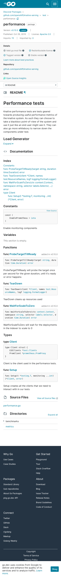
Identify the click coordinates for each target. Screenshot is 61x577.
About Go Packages (12, 493)
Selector (48, 315)
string (45, 260)
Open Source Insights (16, 78)
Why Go (8, 454)
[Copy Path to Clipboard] (17, 18)
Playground (41, 459)
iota (33, 218)
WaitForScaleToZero (22, 305)
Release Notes (42, 498)
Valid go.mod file (14, 50)
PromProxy (41, 353)
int (51, 376)
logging (27, 292)
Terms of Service (31, 555)
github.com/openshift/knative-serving (20, 15)
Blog (38, 489)
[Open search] (48, 4)
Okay (54, 569)
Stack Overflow (43, 468)
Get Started (43, 454)
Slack (6, 527)
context (41, 312)
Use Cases (8, 459)
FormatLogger (39, 292)
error (30, 263)
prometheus (28, 353)
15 (8, 38)
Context (50, 312)
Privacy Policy (31, 560)
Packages (9, 478)
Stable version (37, 55)
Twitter (6, 518)
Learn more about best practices (18, 60)
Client (33, 289)
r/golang (7, 532)
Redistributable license (42, 50)
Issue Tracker (42, 493)
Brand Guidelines (44, 502)
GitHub (6, 523)
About (39, 478)
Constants (8, 165)
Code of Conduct (44, 507)
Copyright (31, 551)
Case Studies (9, 464)
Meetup (6, 536)
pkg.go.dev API (10, 498)
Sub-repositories (11, 489)
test (44, 15)
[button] (4, 50)
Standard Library (11, 484)
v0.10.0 (11, 30)
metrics (10, 426)
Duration (20, 263)
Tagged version (13, 55)
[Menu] (30, 85)
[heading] (12, 4)
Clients (33, 350)
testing (25, 376)
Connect (8, 512)
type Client (9, 192)
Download (40, 484)
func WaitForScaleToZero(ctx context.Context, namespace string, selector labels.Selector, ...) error (28, 186)
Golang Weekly (10, 541)
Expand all (53, 414)
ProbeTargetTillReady (23, 254)
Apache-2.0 (45, 34)
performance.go (12, 405)
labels (39, 315)
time (13, 263)
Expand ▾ (8, 143)
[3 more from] (4, 421)
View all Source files (46, 398)
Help (38, 473)
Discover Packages (12, 12)
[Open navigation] (55, 4)
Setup (13, 369)
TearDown (16, 283)
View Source (52, 211)
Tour (38, 464)
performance (9, 18)
